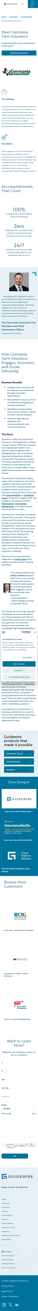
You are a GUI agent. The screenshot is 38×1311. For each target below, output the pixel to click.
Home (4, 17)
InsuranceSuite (13, 495)
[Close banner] (35, 632)
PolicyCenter (8, 503)
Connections (6, 1207)
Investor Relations (8, 1223)
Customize (18, 670)
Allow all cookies (19, 664)
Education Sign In (7, 1260)
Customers (13, 17)
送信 (15, 1156)
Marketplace (6, 1231)
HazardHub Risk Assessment (11, 1235)
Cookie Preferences (10, 1296)
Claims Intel (20, 559)
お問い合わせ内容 (6, 1113)
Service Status (6, 1239)
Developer (5, 1211)
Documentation (7, 1215)
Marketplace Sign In (8, 1264)
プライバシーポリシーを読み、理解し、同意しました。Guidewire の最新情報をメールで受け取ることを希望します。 (21, 1146)
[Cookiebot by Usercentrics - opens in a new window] (23, 632)
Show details (27, 657)
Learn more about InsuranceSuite (18, 840)
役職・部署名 (5, 1088)
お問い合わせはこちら (32, 4)
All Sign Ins (8, 1251)
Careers (4, 1199)
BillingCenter (8, 506)
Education (5, 1219)
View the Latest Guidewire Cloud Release (16, 870)
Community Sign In (8, 1256)
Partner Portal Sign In (9, 1268)
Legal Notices (7, 1291)
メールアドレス (6, 1096)
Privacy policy (9, 1144)
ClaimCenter (21, 503)
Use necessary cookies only (19, 677)
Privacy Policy (7, 1286)
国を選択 (4, 1105)
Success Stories (26, 17)
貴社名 (3, 1079)
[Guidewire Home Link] (17, 1176)
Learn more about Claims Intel (18, 811)
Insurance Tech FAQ (8, 1227)
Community (6, 1203)
